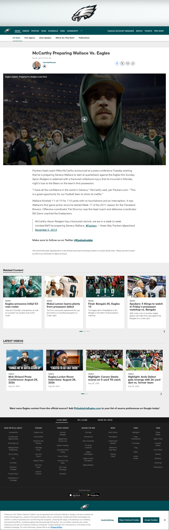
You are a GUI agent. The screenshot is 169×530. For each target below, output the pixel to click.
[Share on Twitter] (122, 65)
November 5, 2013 (46, 229)
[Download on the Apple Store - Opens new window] (75, 495)
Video (135, 428)
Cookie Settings (107, 520)
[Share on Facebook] (117, 65)
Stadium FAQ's (38, 461)
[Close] (165, 520)
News (113, 428)
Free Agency (113, 437)
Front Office (158, 450)
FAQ (13, 458)
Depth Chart (158, 439)
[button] (84, 119)
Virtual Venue (38, 437)
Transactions (157, 467)
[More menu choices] (81, 31)
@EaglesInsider (83, 240)
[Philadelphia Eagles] (84, 507)
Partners (158, 454)
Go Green (13, 463)
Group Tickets (63, 456)
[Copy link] (133, 63)
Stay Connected (88, 441)
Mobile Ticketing (63, 445)
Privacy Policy (13, 474)
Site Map (88, 432)
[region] (84, 520)
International (88, 437)
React (136, 452)
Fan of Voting (13, 454)
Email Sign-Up (13, 443)
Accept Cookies (151, 520)
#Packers (91, 225)
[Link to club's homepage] (7, 30)
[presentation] (165, 331)
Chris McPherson (49, 62)
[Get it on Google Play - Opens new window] (93, 496)
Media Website (88, 465)
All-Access (136, 443)
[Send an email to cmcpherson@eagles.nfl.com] (44, 66)
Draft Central (112, 432)
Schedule (62, 474)
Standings (158, 463)
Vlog (135, 447)
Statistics (158, 458)
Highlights (135, 432)
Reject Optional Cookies (129, 520)
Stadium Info (38, 432)
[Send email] (128, 65)
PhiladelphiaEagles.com (87, 408)
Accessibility (13, 432)
